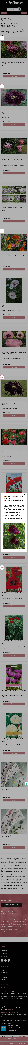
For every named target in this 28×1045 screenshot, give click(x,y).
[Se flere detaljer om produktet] (12, 520)
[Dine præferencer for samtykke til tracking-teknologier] (26, 783)
